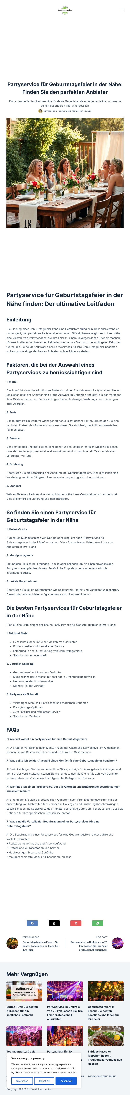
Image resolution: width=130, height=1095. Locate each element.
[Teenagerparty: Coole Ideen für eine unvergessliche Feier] (24, 1036)
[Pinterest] (75, 923)
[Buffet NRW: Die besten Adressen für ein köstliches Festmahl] (24, 991)
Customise (22, 1080)
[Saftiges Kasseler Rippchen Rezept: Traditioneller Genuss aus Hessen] (105, 1036)
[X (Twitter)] (54, 923)
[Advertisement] (65, 45)
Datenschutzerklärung (102, 1076)
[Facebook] (32, 923)
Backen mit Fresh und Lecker (75, 111)
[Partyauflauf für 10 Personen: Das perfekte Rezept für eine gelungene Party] (65, 1036)
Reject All (44, 1080)
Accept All (66, 1080)
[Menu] (122, 10)
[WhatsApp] (97, 923)
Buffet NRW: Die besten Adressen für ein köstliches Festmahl (22, 1011)
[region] (44, 1070)
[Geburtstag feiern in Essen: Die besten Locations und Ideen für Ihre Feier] (105, 991)
